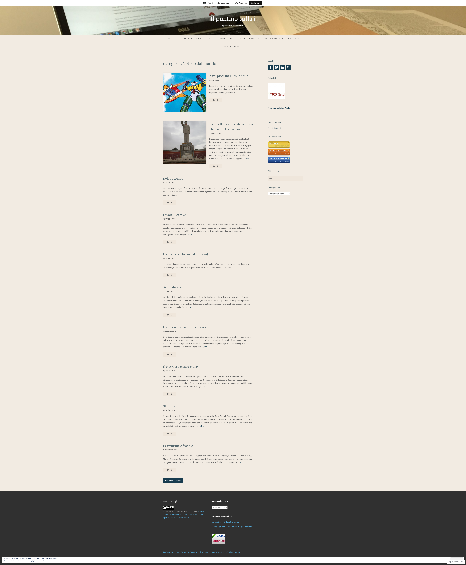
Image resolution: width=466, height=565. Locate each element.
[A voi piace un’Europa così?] (217, 100)
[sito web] (279, 162)
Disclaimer (293, 38)
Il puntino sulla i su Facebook (280, 108)
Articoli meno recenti (173, 480)
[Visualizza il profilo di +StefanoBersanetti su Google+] (288, 67)
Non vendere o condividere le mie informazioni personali (220, 552)
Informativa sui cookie (41, 561)
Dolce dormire (173, 179)
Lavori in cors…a (174, 215)
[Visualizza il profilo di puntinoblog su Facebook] (270, 67)
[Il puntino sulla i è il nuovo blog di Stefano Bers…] (276, 91)
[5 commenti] (168, 470)
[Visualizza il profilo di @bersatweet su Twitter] (276, 67)
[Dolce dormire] (171, 202)
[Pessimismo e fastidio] (171, 470)
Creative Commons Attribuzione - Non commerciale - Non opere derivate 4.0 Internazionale (183, 515)
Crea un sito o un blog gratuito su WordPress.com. (181, 552)
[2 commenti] (168, 202)
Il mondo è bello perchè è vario (185, 327)
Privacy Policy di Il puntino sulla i (225, 522)
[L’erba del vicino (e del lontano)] (171, 275)
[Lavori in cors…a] (171, 242)
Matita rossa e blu (274, 38)
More (247, 158)
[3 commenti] (168, 394)
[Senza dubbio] (171, 314)
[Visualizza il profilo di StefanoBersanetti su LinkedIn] (282, 67)
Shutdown (170, 406)
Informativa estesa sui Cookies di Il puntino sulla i (232, 526)
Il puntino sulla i (233, 18)
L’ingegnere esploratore (220, 38)
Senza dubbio (172, 287)
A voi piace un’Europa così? (228, 76)
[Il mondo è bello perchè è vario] (171, 354)
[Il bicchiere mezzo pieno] (171, 394)
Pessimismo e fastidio (178, 446)
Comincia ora (255, 3)
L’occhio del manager (248, 38)
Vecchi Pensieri (232, 46)
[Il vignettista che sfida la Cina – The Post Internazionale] (217, 166)
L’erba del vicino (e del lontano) (185, 254)
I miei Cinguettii (275, 128)
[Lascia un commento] (214, 166)
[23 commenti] (214, 100)
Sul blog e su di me (193, 38)
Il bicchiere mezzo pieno (180, 367)
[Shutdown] (171, 433)
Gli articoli (173, 38)
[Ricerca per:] (285, 178)
